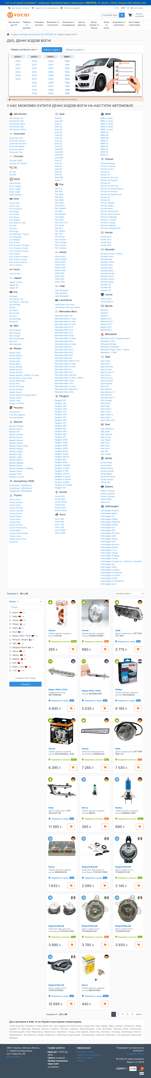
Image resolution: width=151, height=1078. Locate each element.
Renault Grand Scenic (18, 446)
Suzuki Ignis (60, 499)
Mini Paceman (15, 344)
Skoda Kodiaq (107, 468)
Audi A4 (58, 129)
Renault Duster (15, 437)
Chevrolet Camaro (17, 141)
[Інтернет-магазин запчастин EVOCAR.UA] (19, 15)
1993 (67, 72)
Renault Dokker (16, 434)
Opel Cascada (107, 366)
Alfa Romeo (20, 114)
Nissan (18, 348)
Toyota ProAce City (18, 528)
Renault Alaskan (16, 426)
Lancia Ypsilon (107, 301)
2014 (34, 75)
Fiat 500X (59, 200)
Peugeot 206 (60, 406)
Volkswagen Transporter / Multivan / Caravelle (121, 561)
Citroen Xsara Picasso (110, 214)
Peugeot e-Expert (63, 476)
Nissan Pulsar (15, 392)
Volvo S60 (59, 519)
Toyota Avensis (16, 502)
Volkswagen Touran (109, 558)
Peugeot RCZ (61, 459)
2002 (51, 68)
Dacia (17, 179)
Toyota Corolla (15, 508)
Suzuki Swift (60, 508)
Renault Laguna (16, 451)
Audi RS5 (59, 155)
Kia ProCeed (14, 305)
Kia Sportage (15, 319)
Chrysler (18, 156)
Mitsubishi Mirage (108, 344)
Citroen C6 (105, 200)
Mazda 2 (104, 310)
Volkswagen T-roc (109, 550)
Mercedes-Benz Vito (64, 383)
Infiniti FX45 (60, 270)
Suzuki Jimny (60, 502)
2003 (51, 72)
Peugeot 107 (60, 400)
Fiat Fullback (60, 208)
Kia (15, 292)
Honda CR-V (106, 237)
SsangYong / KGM (24, 481)
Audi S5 (58, 169)
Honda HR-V (106, 245)
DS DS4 (12, 175)
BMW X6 (104, 152)
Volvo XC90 (60, 533)
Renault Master (16, 460)
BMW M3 (105, 135)
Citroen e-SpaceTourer (111, 228)
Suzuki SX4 (60, 505)
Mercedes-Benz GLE (64, 352)
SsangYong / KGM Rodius (20, 491)
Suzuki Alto (60, 496)
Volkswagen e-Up (108, 584)
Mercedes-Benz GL (63, 347)
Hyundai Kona (107, 268)
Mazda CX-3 (106, 319)
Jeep (62, 286)
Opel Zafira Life (107, 420)
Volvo (62, 514)
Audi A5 (58, 132)
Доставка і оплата (20, 8)
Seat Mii (104, 451)
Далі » (139, 1014)
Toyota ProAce (16, 525)
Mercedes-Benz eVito (64, 392)
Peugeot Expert (62, 454)
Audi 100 (59, 121)
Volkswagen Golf (108, 530)
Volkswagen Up (107, 564)
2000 (51, 61)
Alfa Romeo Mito (16, 127)
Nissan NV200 (15, 367)
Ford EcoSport (15, 209)
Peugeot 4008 (61, 445)
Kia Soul (12, 316)
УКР (123, 8)
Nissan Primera (16, 389)
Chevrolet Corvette (17, 144)
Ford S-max (14, 242)
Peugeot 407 (60, 429)
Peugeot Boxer (61, 451)
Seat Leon (105, 448)
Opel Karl (105, 386)
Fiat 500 (58, 191)
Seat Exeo (105, 443)
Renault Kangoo (16, 449)
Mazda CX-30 (107, 321)
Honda (109, 232)
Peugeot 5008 (61, 448)
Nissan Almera (15, 355)
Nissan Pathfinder (17, 381)
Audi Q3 (58, 141)
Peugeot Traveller (62, 465)
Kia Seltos (13, 310)
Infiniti (62, 252)
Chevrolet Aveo (16, 138)
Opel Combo (106, 369)
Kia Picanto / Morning (18, 302)
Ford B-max (14, 203)
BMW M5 (105, 138)
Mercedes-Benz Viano (64, 380)
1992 (67, 68)
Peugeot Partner (62, 457)
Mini (16, 325)
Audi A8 (58, 138)
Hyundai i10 (106, 285)
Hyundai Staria (107, 276)
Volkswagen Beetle (109, 513)
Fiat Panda (59, 217)
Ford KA (12, 225)
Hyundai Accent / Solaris (111, 254)
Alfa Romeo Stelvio (17, 129)
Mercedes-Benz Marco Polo (67, 361)
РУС (117, 8)
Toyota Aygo (15, 505)
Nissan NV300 (15, 372)
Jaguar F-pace (15, 282)
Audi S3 (58, 163)
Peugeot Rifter (61, 462)
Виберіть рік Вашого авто (23, 49)
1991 (67, 64)
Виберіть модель (74, 49)
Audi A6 (58, 135)
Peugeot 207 (60, 412)
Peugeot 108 (60, 403)
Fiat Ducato (60, 206)
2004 (51, 75)
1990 (67, 61)
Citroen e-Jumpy (108, 222)
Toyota (18, 495)
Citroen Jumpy (107, 206)
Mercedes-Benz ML (63, 358)
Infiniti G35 (59, 276)
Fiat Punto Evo (61, 222)
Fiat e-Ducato (61, 242)
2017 (34, 86)
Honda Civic (106, 242)
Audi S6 (58, 172)
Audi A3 (58, 127)
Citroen (109, 159)
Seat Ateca (105, 440)
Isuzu (17, 269)
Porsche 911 (14, 412)
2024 (18, 75)
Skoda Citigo (106, 462)
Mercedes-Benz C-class (65, 324)
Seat (107, 424)
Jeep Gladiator (61, 293)
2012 (34, 68)
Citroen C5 (105, 197)
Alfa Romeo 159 (16, 121)
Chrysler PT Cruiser (18, 163)
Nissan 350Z (15, 353)
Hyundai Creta (107, 256)
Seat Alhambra (107, 429)
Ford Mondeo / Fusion (19, 234)
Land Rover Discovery (64, 304)
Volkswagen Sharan (109, 547)
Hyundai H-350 (107, 262)
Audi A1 (58, 124)
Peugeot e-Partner (63, 479)
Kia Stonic (13, 322)
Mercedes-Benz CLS (64, 333)
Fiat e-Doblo (60, 239)
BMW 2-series (107, 121)
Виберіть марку (51, 49)
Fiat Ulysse (60, 236)
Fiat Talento (60, 231)
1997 (67, 86)
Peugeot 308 (60, 426)
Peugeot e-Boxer (62, 474)
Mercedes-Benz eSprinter (66, 389)
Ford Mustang (15, 237)
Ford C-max (14, 206)
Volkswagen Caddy (109, 519)
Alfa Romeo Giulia (17, 124)
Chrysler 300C (15, 160)
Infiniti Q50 (60, 282)
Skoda (108, 458)
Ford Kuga (13, 231)
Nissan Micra (15, 364)
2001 (50, 64)
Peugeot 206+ (61, 409)
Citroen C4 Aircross (109, 186)
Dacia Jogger (15, 186)
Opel (107, 356)
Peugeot (64, 396)
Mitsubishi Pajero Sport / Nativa (115, 350)
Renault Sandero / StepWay (21, 468)
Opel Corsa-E (107, 378)
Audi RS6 (59, 158)
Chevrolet (19, 133)
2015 (34, 79)
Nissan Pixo (14, 384)
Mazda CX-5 (106, 324)
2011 (34, 64)
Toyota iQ (13, 542)
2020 (18, 61)
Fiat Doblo (59, 203)
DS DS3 (12, 172)
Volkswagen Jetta (108, 536)
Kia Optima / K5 (16, 299)
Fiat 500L (59, 197)
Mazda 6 (104, 316)
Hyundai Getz (106, 259)
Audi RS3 (59, 149)
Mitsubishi (111, 334)
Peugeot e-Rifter (62, 482)
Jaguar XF (13, 288)
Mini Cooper (14, 336)
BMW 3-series (107, 124)
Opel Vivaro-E (107, 415)
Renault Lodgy (15, 454)
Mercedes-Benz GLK (64, 355)
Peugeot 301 (60, 417)
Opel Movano (106, 395)
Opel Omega (106, 400)
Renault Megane (16, 463)
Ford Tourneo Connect (19, 245)
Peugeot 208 (60, 414)
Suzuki (63, 492)
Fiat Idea (58, 211)
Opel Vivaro (106, 412)
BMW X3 (104, 144)
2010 (34, 61)
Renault (18, 421)
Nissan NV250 (15, 370)
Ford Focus (14, 217)
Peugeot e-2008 (62, 468)
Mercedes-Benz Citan (64, 335)
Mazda (109, 305)
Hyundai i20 (106, 287)
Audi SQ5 (59, 177)
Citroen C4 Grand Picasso (112, 189)
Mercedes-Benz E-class (65, 338)
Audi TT (58, 180)
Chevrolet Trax (15, 152)
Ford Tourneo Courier (18, 248)
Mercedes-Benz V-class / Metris (69, 378)
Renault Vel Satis (16, 477)
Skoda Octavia (107, 471)
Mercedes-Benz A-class (65, 319)
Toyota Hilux (14, 519)
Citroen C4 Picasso (109, 191)
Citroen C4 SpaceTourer (111, 194)
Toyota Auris (15, 499)
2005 (51, 79)
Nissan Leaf (14, 361)
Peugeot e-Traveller (63, 485)
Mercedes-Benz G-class (65, 344)
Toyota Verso (15, 536)
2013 (34, 72)
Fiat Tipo (59, 234)
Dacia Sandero (15, 194)
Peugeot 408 (60, 431)
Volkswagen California (110, 522)
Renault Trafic (15, 474)
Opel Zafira (105, 417)
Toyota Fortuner (16, 511)
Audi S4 (58, 166)
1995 (67, 79)
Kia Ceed (13, 296)
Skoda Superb (107, 479)
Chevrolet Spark (16, 149)
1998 (67, 90)
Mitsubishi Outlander (110, 347)
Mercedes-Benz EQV (64, 341)
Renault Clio (14, 432)
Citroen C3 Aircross (109, 177)
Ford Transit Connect (18, 257)
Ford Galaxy (14, 220)
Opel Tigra (105, 406)
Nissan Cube (14, 358)
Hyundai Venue (107, 282)
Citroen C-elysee (108, 166)
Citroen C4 (105, 183)
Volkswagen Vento (109, 567)
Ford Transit (14, 254)
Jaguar (18, 277)
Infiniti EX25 (60, 256)
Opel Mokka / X (107, 392)
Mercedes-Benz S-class (65, 366)
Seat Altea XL (107, 434)
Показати (25, 684)
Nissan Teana (15, 398)
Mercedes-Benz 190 (64, 316)
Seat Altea (105, 431)
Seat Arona (105, 437)
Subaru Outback (108, 496)
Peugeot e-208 (61, 471)
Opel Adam (105, 361)
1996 (67, 82)
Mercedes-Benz (68, 311)
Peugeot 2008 (61, 440)
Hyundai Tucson (108, 279)
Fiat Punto (59, 220)
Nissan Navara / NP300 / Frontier (24, 375)
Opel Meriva (106, 389)
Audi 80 (58, 118)
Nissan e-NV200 (16, 403)
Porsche (18, 407)
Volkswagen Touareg (110, 556)
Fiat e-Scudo (60, 245)
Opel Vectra (106, 409)
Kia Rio (12, 307)
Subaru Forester (108, 491)
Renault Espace (16, 440)
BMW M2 (105, 132)
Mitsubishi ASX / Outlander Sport (115, 338)
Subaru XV (105, 502)
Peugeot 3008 (61, 443)
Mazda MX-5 (106, 330)
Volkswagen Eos (108, 527)
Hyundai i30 (106, 290)
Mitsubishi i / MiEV (109, 352)
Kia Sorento (14, 313)
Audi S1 (58, 160)
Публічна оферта (72, 8)
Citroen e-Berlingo (109, 217)
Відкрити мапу (14, 1056)
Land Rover (65, 300)
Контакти (138, 8)
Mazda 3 (104, 313)
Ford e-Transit (15, 265)
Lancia (108, 294)
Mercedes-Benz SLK (64, 372)
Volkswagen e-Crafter (110, 575)
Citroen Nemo (107, 208)
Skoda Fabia (106, 465)
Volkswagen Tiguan (109, 553)
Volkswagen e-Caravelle (111, 572)
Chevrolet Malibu (16, 146)
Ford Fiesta (14, 214)
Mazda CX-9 (106, 327)
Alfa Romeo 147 (16, 118)
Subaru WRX (106, 499)
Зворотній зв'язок (135, 1054)
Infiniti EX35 (60, 262)
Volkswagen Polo (108, 542)
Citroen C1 (105, 172)
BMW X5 (104, 149)
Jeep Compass (61, 290)
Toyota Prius (14, 522)
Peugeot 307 (60, 423)
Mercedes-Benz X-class (65, 386)
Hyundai (109, 249)
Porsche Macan (16, 417)
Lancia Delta (106, 299)
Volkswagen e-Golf (109, 578)
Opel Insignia (106, 383)
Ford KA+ (13, 228)
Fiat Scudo (59, 225)
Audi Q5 (58, 144)
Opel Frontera (107, 381)
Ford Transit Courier (18, 259)
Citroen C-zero (107, 169)
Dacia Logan (14, 192)
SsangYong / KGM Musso (20, 485)
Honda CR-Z (106, 239)
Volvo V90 (59, 527)
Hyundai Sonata (107, 273)
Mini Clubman (15, 330)
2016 (34, 82)
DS (15, 167)
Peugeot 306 (60, 420)
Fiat (61, 184)
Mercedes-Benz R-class (65, 364)
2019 (34, 93)
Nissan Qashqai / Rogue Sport (22, 395)
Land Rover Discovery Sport (67, 307)
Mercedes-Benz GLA (64, 350)
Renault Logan (15, 457)
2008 (51, 90)
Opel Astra (105, 364)
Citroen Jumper (107, 203)
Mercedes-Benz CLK (64, 330)
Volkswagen (112, 506)
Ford (16, 198)
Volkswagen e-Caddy (110, 570)
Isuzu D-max (14, 273)
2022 (18, 68)
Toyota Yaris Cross (17, 539)
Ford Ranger (14, 240)
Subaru (109, 486)
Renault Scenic (15, 471)
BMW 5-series (107, 127)
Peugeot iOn (60, 488)
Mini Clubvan (14, 333)
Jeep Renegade (61, 296)
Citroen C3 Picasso (109, 180)
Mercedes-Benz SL (63, 369)
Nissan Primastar (16, 386)
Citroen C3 (105, 175)
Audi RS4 (59, 152)
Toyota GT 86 (15, 514)
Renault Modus (15, 466)
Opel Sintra (105, 403)
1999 (67, 93)
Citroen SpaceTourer (110, 211)
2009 (51, 93)
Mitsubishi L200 (108, 341)
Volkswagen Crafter (109, 525)
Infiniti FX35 (60, 268)
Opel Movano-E (107, 398)
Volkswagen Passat (109, 539)
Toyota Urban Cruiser (18, 533)
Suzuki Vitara (61, 510)
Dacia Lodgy (14, 189)
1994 (67, 75)
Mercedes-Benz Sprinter (65, 375)
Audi (61, 114)
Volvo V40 (59, 524)
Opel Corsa (106, 375)
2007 (50, 86)
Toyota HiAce (15, 516)
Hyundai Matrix (107, 271)
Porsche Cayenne (17, 415)
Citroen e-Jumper (108, 220)
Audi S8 (58, 174)
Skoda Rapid (106, 474)
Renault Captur (15, 429)
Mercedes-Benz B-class (65, 321)
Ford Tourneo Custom (19, 251)
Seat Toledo (106, 454)
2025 (18, 79)
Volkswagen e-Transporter (112, 581)
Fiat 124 (58, 189)
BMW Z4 (104, 155)
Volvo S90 (59, 522)
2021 (17, 64)
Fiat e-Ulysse (61, 248)
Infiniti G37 (59, 279)
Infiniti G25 (59, 273)
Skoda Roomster (108, 477)
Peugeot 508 (60, 434)
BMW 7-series (107, 129)
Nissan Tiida (14, 401)
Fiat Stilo (59, 228)
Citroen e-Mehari (108, 225)
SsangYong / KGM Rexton (20, 488)
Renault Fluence (16, 443)
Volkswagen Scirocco (110, 544)
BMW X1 (104, 141)
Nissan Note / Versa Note (20, 378)
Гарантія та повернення (46, 8)
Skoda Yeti (105, 482)
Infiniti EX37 (60, 265)
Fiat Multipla (60, 214)
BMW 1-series (107, 118)
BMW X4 (104, 146)
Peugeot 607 (60, 437)
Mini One (13, 341)
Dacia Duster (15, 183)
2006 (51, 82)
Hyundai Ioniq (107, 265)
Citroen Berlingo (108, 163)
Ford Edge (13, 211)
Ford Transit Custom (18, 262)
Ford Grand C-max (17, 223)
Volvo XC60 (60, 530)
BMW (108, 114)
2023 (18, 72)
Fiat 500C (59, 194)
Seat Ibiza (105, 445)
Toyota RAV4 (15, 530)
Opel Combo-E (107, 372)
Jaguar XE (13, 285)
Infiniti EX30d (61, 259)
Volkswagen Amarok (110, 510)
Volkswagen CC (107, 516)
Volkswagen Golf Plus (110, 533)
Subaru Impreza (107, 494)
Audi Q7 (58, 146)
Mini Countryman (16, 338)
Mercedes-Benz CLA (64, 327)
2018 (34, 90)
